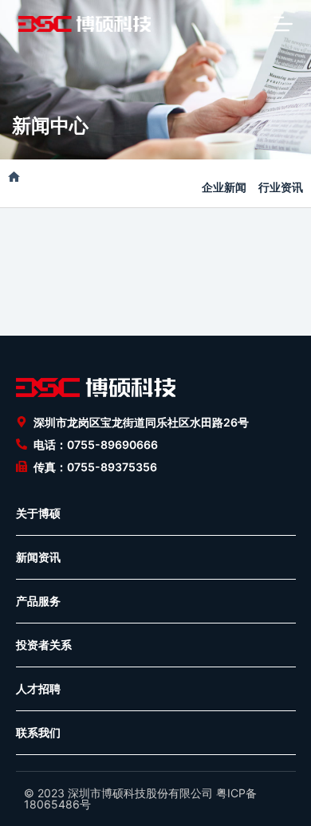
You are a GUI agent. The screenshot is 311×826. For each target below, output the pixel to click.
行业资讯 (280, 187)
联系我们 (38, 732)
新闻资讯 (38, 557)
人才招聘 (38, 688)
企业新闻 (224, 187)
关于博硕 (38, 513)
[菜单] (283, 23)
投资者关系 (44, 644)
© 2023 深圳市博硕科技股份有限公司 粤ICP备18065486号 (140, 798)
